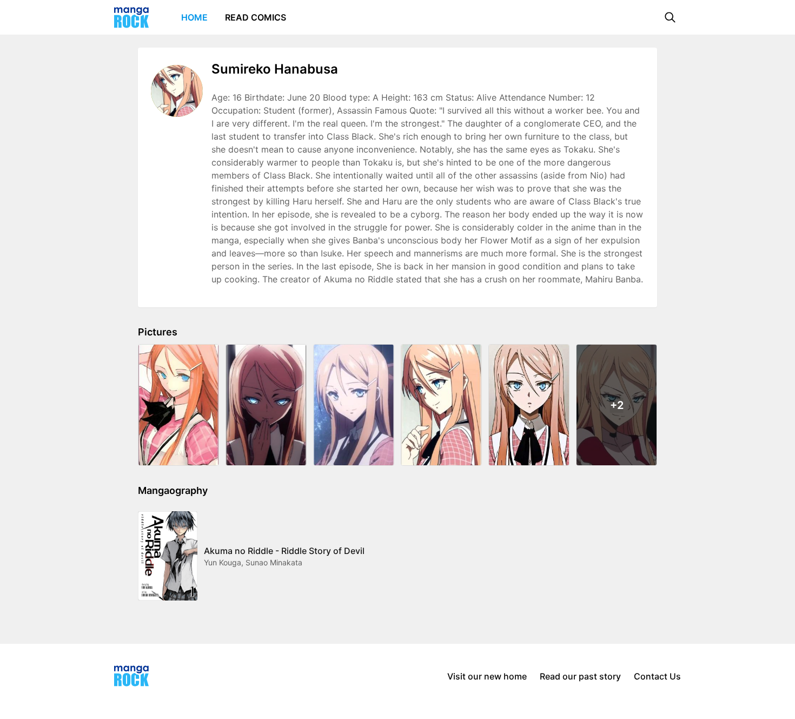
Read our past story (580, 676)
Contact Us (657, 676)
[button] (670, 17)
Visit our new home (487, 676)
